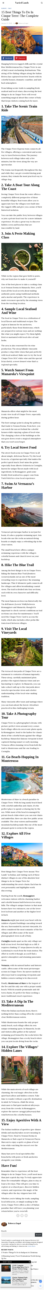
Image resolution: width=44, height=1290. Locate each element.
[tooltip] (18, 1215)
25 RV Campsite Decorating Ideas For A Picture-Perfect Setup (20, 1267)
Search (3, 1231)
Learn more (31, 1246)
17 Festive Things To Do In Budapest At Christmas (19, 1252)
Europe (4, 8)
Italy (9, 8)
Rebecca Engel (23, 23)
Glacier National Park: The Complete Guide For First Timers (20, 1279)
